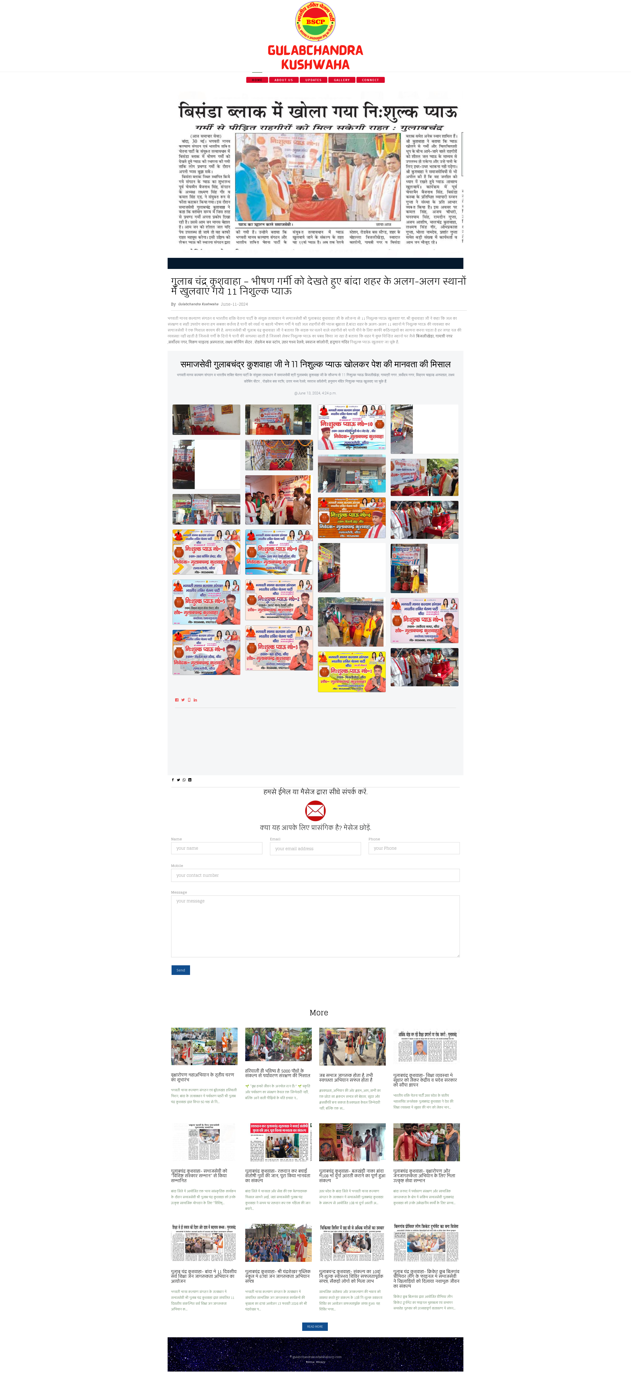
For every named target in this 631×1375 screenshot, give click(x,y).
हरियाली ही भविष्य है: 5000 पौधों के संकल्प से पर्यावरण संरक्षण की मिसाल (277, 1073)
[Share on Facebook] (173, 780)
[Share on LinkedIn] (190, 780)
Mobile (177, 866)
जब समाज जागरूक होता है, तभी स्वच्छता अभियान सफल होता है (346, 1078)
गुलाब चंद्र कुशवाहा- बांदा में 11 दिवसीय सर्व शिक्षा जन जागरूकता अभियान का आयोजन (204, 1276)
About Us (284, 80)
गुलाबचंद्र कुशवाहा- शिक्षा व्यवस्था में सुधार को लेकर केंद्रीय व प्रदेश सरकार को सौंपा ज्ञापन (425, 1080)
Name (176, 839)
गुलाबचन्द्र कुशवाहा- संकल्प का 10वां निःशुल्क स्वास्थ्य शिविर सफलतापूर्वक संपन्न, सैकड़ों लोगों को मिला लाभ (351, 1276)
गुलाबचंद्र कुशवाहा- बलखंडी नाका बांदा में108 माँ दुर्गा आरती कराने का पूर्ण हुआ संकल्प (352, 1176)
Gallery (342, 80)
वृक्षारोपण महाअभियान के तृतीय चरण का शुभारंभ (202, 1077)
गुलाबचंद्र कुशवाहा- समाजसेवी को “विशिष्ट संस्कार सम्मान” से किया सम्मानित (199, 1176)
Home (257, 80)
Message (179, 892)
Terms (310, 1361)
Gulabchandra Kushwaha (198, 304)
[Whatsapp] (184, 780)
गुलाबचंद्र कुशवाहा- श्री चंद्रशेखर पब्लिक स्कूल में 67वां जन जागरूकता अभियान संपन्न (278, 1276)
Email (275, 839)
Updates (313, 80)
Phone (374, 839)
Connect (370, 80)
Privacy (320, 1361)
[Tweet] (178, 780)
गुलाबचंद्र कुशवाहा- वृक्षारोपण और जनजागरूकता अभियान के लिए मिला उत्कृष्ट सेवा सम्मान (424, 1176)
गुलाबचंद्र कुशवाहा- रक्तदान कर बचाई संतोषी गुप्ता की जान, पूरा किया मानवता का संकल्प (277, 1176)
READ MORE (315, 1326)
